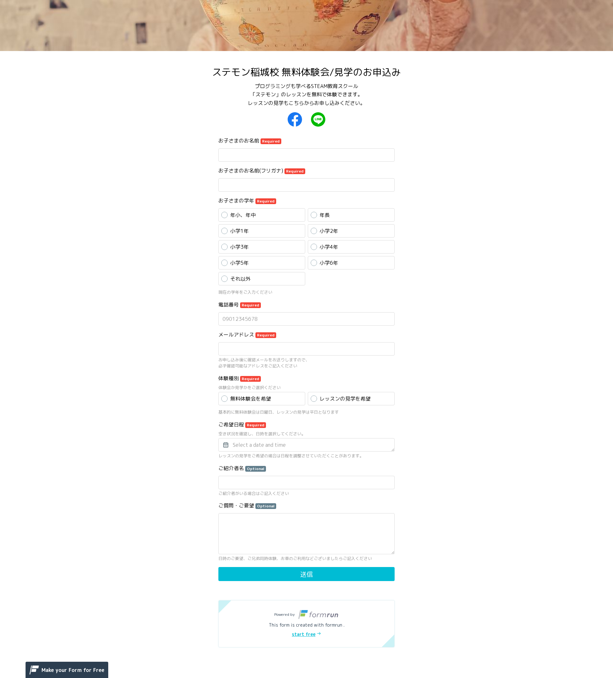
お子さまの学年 (246, 200)
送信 (306, 574)
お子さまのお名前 (249, 140)
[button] (306, 623)
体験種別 (238, 378)
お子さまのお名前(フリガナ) (261, 170)
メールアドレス (246, 334)
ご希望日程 (241, 424)
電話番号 (238, 304)
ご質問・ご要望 (246, 505)
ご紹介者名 (241, 468)
